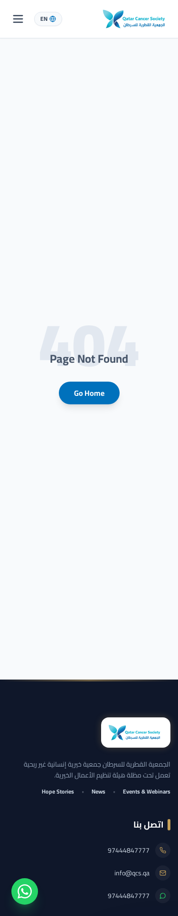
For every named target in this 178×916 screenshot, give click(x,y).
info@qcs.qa (132, 873)
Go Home (89, 393)
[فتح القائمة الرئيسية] (18, 19)
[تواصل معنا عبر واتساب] (24, 891)
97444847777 (129, 850)
